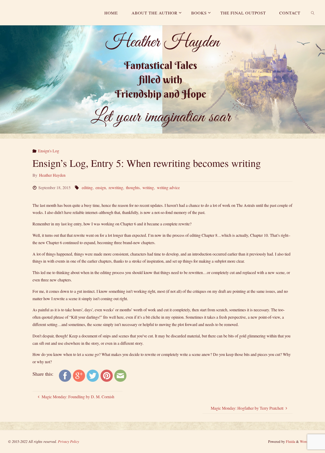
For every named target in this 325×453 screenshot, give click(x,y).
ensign (100, 187)
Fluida (290, 441)
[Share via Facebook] (65, 375)
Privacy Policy (68, 441)
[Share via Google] (79, 375)
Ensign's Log (48, 150)
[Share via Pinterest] (107, 375)
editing (87, 187)
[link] (312, 12)
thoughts (133, 187)
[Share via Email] (120, 375)
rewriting (116, 187)
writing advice (168, 187)
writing (148, 187)
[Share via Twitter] (93, 375)
